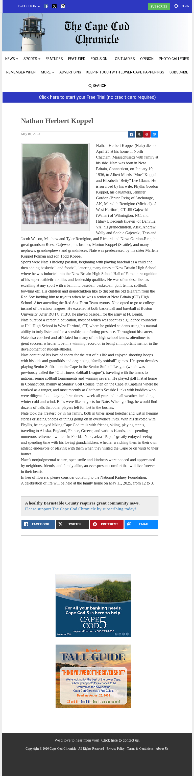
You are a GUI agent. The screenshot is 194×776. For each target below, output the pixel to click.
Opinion (147, 59)
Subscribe (178, 72)
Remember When (21, 72)
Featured (76, 59)
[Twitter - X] (54, 6)
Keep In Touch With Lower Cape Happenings (125, 72)
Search (99, 86)
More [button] (46, 72)
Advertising (70, 72)
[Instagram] (63, 6)
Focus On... (100, 59)
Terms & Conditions (140, 748)
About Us (162, 748)
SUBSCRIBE (159, 6)
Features (54, 59)
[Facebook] (46, 6)
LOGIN (183, 6)
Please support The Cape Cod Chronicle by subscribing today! (80, 509)
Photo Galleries (174, 59)
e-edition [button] (27, 6)
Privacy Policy (116, 748)
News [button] (10, 59)
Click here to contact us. (120, 740)
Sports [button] (30, 59)
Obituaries (125, 59)
